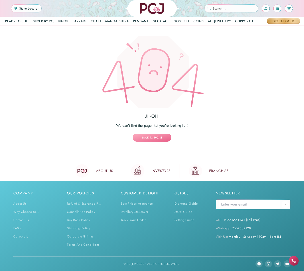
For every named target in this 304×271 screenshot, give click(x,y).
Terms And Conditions (83, 244)
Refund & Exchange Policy (85, 203)
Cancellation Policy (81, 212)
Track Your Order (133, 220)
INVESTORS (161, 170)
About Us (20, 203)
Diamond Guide (186, 203)
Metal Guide (183, 212)
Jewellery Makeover (135, 212)
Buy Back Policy (78, 220)
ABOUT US (104, 170)
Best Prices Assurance (137, 203)
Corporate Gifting (80, 236)
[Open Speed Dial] (294, 261)
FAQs (17, 228)
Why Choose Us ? (26, 212)
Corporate (20, 236)
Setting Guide (184, 220)
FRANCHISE (219, 170)
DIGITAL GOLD (283, 21)
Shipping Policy (78, 228)
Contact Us (21, 220)
